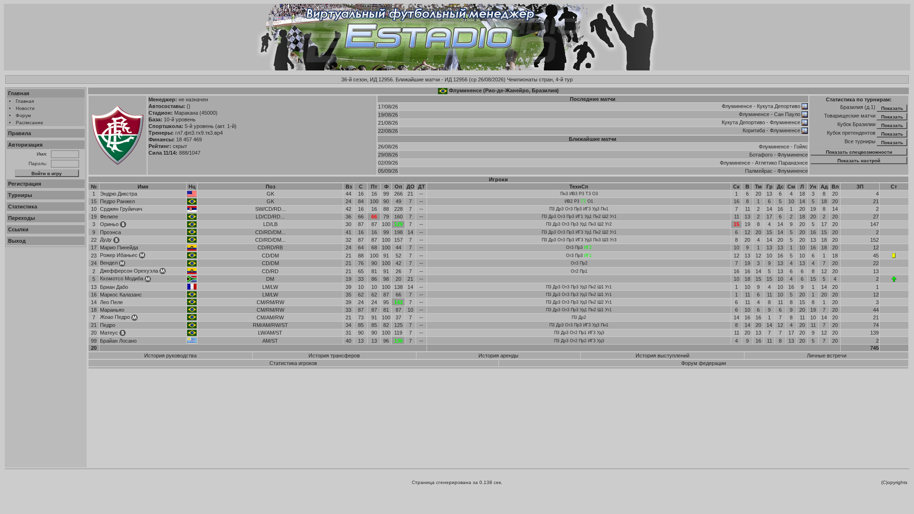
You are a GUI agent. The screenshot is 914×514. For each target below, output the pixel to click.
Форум (23, 115)
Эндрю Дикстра (118, 194)
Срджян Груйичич (121, 209)
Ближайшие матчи (592, 139)
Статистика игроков (293, 363)
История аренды (498, 355)
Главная (18, 93)
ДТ (421, 186)
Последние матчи (593, 99)
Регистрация (24, 184)
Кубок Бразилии (856, 124)
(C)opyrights (894, 482)
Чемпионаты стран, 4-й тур (540, 79)
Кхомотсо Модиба (121, 278)
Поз (270, 186)
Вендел (109, 263)
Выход (17, 241)
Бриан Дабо (114, 287)
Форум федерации (703, 363)
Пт (374, 186)
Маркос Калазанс (121, 294)
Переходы (21, 218)
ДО (411, 186)
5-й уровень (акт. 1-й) (211, 126)
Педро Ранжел (117, 201)
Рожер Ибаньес (119, 255)
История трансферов (334, 355)
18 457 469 (189, 139)
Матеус (109, 333)
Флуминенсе (737, 106)
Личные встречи (826, 355)
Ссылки (18, 229)
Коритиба (754, 130)
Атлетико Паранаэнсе (781, 163)
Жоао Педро (115, 317)
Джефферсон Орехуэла (129, 271)
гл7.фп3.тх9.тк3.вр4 (199, 133)
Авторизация (25, 145)
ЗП (860, 186)
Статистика (22, 206)
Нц (192, 186)
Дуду (106, 239)
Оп (398, 186)
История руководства (170, 355)
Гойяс (801, 146)
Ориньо (109, 224)
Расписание (29, 122)
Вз (349, 186)
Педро (107, 325)
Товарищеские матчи (849, 116)
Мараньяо (112, 310)
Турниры (20, 195)
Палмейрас (759, 171)
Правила (19, 133)
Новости (25, 108)
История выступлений (662, 355)
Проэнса (110, 232)
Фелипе (109, 216)
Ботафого (761, 155)
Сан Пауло (787, 114)
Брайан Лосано (118, 341)
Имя (143, 186)
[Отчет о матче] (805, 106)
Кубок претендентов (851, 133)
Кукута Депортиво (778, 106)
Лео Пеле (111, 302)
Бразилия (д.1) (857, 107)
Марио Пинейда (119, 247)
